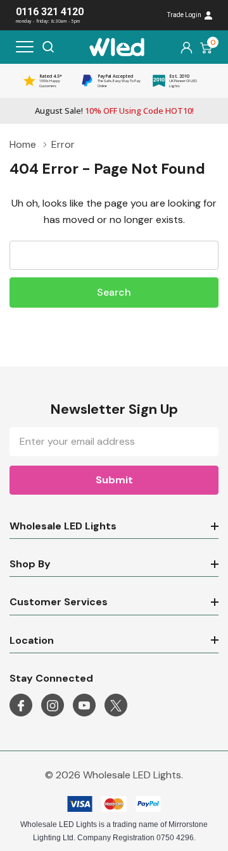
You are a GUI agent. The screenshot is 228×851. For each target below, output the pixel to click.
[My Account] (186, 47)
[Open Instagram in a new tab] (52, 705)
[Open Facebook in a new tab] (21, 705)
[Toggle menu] (25, 46)
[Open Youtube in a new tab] (84, 705)
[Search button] (48, 47)
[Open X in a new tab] (116, 705)
